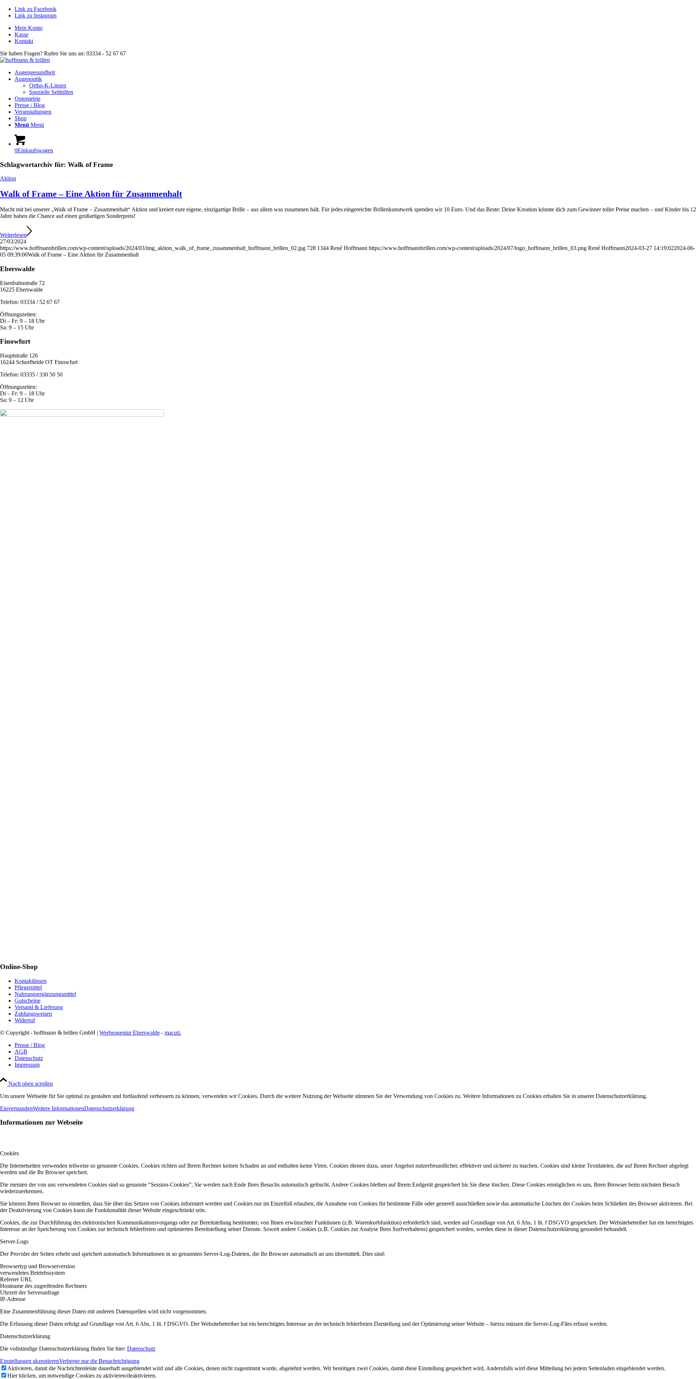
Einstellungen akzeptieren (29, 1361)
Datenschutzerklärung (109, 1108)
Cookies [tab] (9, 1153)
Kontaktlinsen (31, 981)
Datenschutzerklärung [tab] (25, 1336)
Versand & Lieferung (39, 1007)
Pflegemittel (28, 987)
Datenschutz (141, 1348)
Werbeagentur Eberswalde (129, 1033)
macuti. (173, 1033)
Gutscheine (27, 1000)
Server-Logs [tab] (14, 1241)
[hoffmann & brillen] (25, 60)
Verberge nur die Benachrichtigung (99, 1361)
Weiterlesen (13, 235)
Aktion (8, 178)
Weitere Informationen (58, 1108)
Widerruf (25, 1020)
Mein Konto (29, 28)
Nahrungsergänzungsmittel (45, 994)
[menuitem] (357, 28)
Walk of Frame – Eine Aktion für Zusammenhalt (91, 194)
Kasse (21, 34)
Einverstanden (16, 1108)
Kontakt (24, 41)
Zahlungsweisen (33, 1014)
